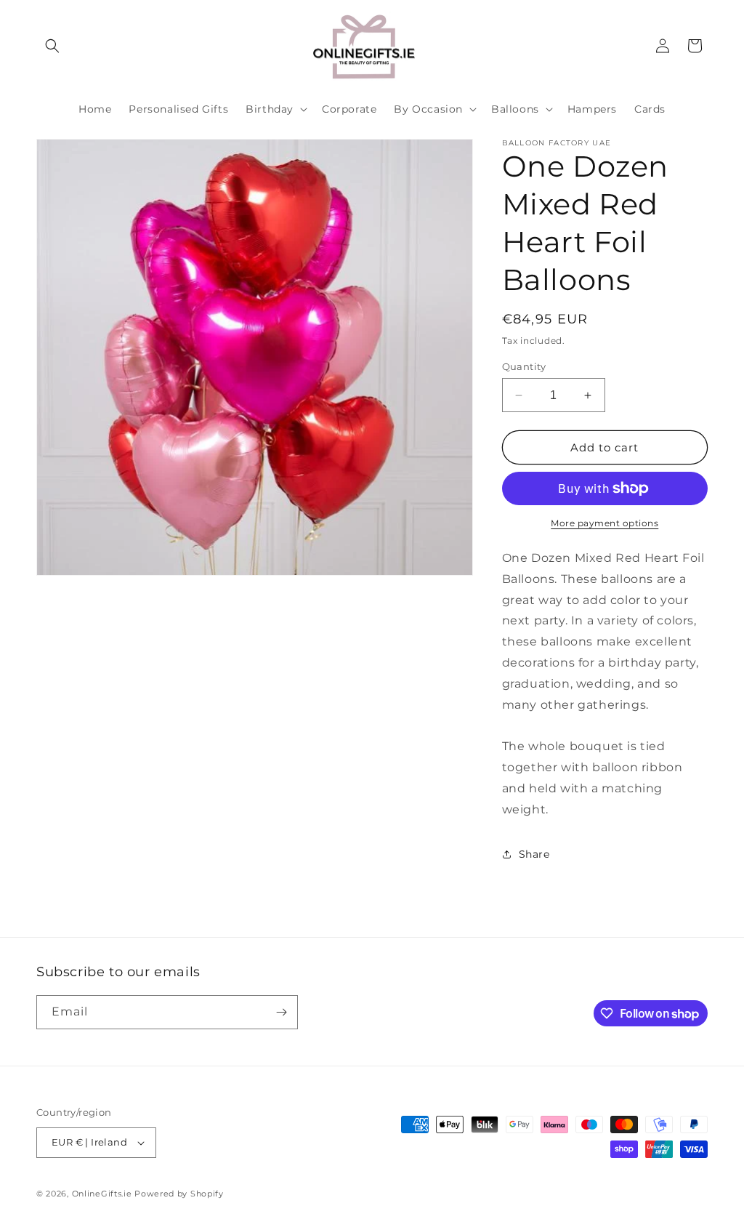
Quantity (524, 366)
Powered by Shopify (179, 1193)
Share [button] (534, 854)
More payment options (604, 523)
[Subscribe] (281, 1012)
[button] (52, 46)
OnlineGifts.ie (102, 1193)
